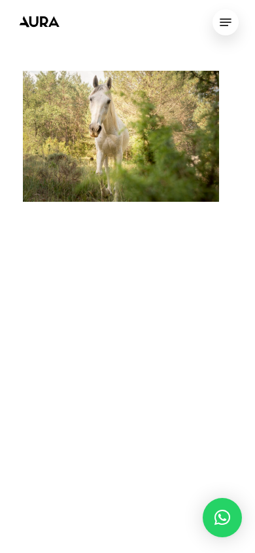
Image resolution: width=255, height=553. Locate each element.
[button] (222, 517)
